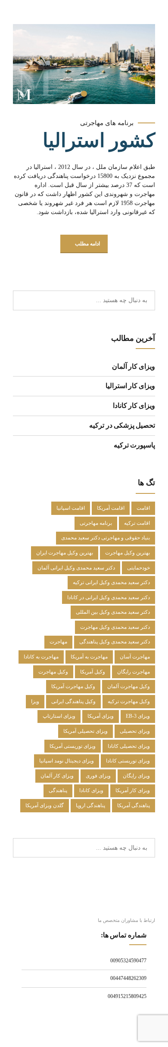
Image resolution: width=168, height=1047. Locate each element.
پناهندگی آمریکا (133, 805)
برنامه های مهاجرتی (107, 122)
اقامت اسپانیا (70, 508)
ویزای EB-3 (138, 716)
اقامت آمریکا (110, 508)
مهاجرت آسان (135, 657)
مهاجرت (58, 642)
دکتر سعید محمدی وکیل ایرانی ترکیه (111, 582)
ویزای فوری (98, 776)
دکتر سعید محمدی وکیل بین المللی (113, 612)
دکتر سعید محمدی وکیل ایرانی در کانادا (108, 597)
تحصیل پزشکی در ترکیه (122, 425)
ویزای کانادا (91, 790)
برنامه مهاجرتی (96, 523)
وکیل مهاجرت (53, 672)
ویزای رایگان (136, 776)
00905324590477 (128, 961)
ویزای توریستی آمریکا (73, 746)
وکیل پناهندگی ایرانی (73, 701)
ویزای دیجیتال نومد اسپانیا (66, 761)
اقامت (143, 508)
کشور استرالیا (99, 140)
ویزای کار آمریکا (132, 790)
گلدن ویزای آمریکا (44, 805)
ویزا (35, 701)
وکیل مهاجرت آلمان (128, 686)
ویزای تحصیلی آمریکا (85, 731)
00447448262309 (128, 978)
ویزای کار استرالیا (130, 385)
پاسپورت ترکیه (134, 445)
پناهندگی (58, 790)
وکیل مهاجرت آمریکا (73, 686)
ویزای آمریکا (100, 716)
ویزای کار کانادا (134, 405)
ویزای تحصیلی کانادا (129, 746)
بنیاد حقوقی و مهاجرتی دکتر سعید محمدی (105, 538)
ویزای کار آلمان (133, 366)
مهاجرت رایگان (133, 672)
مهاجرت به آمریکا (89, 657)
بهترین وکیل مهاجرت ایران (64, 553)
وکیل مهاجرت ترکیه (129, 701)
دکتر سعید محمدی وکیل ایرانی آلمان (76, 568)
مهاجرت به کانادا (41, 657)
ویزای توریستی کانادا (128, 761)
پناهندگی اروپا (90, 805)
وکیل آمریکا (92, 672)
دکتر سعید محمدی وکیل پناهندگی (114, 642)
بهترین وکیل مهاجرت (127, 553)
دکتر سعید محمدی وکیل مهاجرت (115, 627)
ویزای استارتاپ (59, 716)
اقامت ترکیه (137, 523)
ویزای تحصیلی (135, 731)
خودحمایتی (138, 568)
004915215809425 (127, 996)
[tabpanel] (84, 64)
